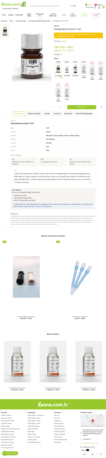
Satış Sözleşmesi (59, 426)
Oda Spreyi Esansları (7, 442)
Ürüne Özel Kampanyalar (84, 113)
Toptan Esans (58, 437)
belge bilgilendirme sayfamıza (33, 206)
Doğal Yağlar (29, 15)
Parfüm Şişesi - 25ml (34, 423)
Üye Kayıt (57, 418)
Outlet (64, 15)
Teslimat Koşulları (59, 431)
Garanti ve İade (58, 423)
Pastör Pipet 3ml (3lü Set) (79, 316)
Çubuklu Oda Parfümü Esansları (10, 429)
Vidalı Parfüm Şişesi (33, 426)
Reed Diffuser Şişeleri (34, 442)
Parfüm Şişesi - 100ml (34, 420)
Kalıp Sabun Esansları (7, 434)
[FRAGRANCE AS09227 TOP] (17, 361)
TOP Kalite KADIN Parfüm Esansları (39, 21)
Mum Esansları (5, 426)
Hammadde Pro (40, 15)
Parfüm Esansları (21, 21)
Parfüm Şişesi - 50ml (34, 418)
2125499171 (87, 439)
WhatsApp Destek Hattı (90, 443)
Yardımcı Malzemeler (53, 15)
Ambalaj (10, 15)
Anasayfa (4, 21)
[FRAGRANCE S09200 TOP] (88, 361)
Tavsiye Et (57, 113)
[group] (31, 55)
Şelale (56, 26)
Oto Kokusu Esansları (7, 447)
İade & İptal (68, 113)
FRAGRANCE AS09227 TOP (17, 388)
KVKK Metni (57, 442)
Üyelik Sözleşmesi (59, 429)
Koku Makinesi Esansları (8, 437)
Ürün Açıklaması (19, 113)
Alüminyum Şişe (32, 439)
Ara (74, 6)
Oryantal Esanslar (6, 423)
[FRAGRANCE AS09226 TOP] (53, 361)
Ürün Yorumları (73, 15)
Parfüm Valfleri (32, 434)
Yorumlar (47, 113)
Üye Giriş (56, 415)
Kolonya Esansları (6, 418)
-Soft (83, 450)
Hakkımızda (57, 420)
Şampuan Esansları (7, 445)
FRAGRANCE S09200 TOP (88, 388)
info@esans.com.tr (89, 447)
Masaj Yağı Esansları (7, 439)
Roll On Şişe (31, 431)
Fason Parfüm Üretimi (60, 439)
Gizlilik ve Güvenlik (59, 434)
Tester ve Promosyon (34, 437)
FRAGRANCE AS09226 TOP (53, 388)
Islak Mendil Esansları (7, 431)
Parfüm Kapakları (33, 429)
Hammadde (19, 15)
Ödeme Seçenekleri (34, 113)
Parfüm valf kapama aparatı (26, 316)
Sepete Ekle (81, 107)
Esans (4, 15)
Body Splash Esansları (8, 420)
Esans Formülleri (84, 15)
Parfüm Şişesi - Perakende (36, 415)
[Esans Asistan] (4, 453)
